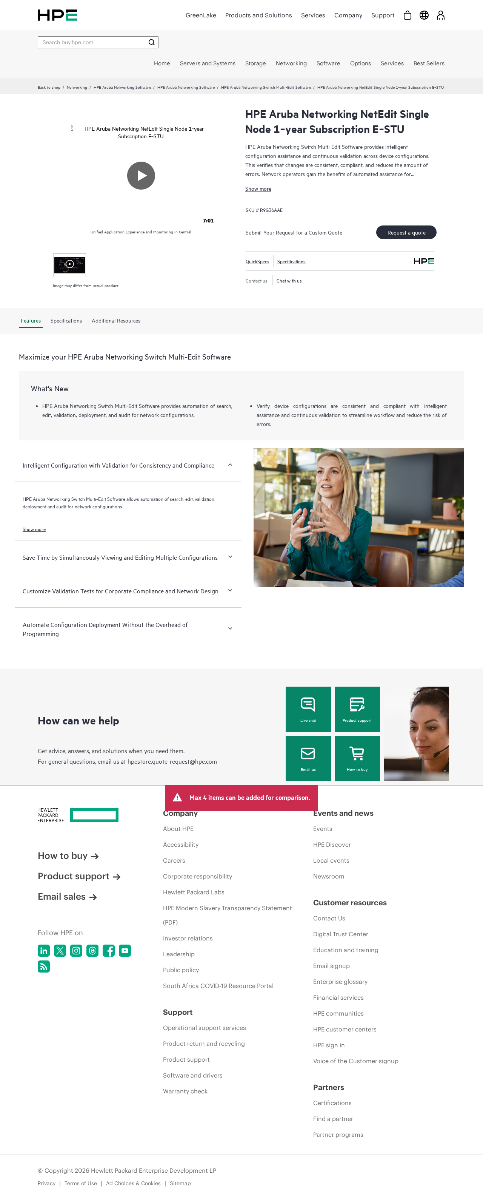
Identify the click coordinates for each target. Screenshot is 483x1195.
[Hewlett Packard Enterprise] (57, 15)
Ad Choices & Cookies (133, 1183)
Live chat (308, 720)
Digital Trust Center (340, 934)
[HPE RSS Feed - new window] (44, 966)
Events (322, 828)
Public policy (181, 970)
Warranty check (185, 1091)
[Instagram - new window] (76, 951)
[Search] (151, 42)
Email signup (331, 966)
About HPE (178, 828)
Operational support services (204, 1027)
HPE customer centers (345, 1029)
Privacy (46, 1183)
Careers (174, 860)
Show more (258, 188)
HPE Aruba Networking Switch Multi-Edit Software (266, 87)
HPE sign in (329, 1045)
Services (313, 15)
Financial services (338, 997)
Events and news (343, 813)
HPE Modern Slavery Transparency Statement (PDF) (227, 915)
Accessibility (180, 844)
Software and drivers (193, 1075)
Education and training (345, 950)
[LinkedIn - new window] (44, 951)
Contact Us (329, 918)
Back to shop (49, 87)
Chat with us (289, 280)
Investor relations (188, 938)
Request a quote (407, 232)
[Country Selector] (424, 15)
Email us (308, 769)
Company (348, 15)
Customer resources (350, 902)
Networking (77, 87)
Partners (328, 1087)
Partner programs (338, 1134)
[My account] (440, 15)
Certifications (332, 1103)
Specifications (291, 261)
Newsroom (329, 876)
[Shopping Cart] (407, 15)
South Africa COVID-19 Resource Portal (218, 986)
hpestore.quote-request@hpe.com (172, 761)
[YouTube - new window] (125, 951)
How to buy (357, 769)
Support (383, 15)
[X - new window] (60, 951)
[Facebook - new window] (109, 951)
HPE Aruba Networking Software (122, 87)
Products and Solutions (258, 15)
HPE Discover (332, 844)
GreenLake (201, 15)
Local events (331, 860)
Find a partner (333, 1118)
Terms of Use (81, 1183)
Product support (357, 720)
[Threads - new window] (92, 951)
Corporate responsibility (197, 876)
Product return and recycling (204, 1043)
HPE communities (338, 1013)
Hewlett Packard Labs (194, 892)
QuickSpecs (257, 261)
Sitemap (180, 1183)
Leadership (179, 954)
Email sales (62, 896)
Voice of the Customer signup (355, 1061)
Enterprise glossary (340, 981)
